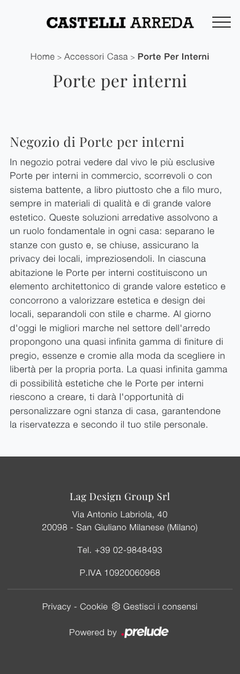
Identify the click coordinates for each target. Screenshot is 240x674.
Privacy (56, 606)
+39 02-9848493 (128, 549)
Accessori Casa (97, 57)
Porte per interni (173, 57)
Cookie (94, 606)
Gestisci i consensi (160, 606)
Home (43, 57)
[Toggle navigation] (221, 23)
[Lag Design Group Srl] (120, 22)
